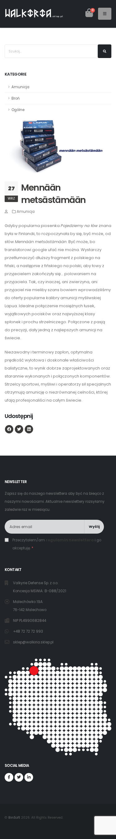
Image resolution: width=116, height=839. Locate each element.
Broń (15, 98)
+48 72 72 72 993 (28, 631)
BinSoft (14, 817)
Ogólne (17, 109)
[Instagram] (28, 777)
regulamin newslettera (70, 540)
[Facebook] (9, 777)
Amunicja (20, 87)
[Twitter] (19, 777)
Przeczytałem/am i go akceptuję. (56, 544)
